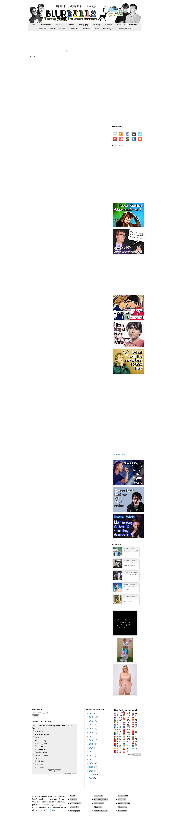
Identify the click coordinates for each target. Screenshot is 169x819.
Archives (73, 799)
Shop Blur (42, 29)
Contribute (122, 811)
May (91, 782)
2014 (91, 725)
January (92, 774)
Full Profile (50, 810)
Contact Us (133, 25)
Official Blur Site (101, 811)
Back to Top (123, 796)
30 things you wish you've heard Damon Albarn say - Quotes (130, 563)
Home (34, 25)
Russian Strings (41, 740)
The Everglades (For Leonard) (41, 744)
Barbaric (38, 737)
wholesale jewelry (119, 454)
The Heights (39, 761)
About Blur (70, 25)
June (91, 786)
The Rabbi (39, 764)
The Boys (58, 25)
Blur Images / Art (101, 799)
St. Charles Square (42, 734)
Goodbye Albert (41, 752)
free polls (74, 773)
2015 (91, 729)
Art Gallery (96, 25)
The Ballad (39, 731)
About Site (98, 796)
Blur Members (75, 803)
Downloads (121, 25)
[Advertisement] (77, 40)
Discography (83, 25)
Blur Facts (86, 29)
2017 (91, 736)
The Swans (39, 767)
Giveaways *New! (124, 29)
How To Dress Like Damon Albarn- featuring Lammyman (131, 587)
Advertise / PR (108, 29)
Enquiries (122, 799)
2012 (91, 717)
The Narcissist (40, 749)
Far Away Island (41, 755)
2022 (91, 755)
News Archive (46, 25)
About (96, 29)
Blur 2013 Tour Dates (58, 29)
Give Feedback (124, 803)
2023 (91, 759)
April (91, 778)
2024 (91, 763)
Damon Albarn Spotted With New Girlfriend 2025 (130, 575)
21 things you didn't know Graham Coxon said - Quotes (130, 599)
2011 (91, 713)
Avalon (37, 758)
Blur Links (108, 25)
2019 (91, 744)
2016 (91, 732)
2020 (91, 748)
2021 (91, 752)
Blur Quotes (74, 29)
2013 (91, 721)
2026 (91, 771)
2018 (91, 740)
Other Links (99, 803)
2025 (91, 767)
